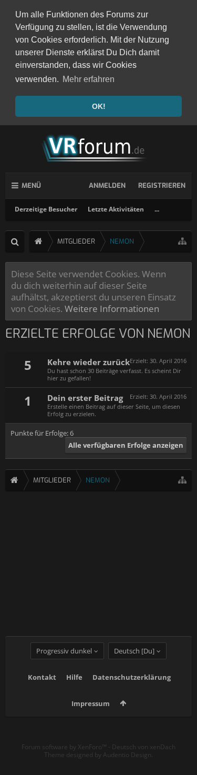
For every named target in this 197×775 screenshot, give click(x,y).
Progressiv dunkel (64, 651)
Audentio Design (127, 754)
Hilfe (74, 677)
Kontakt (42, 677)
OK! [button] (99, 106)
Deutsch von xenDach (143, 746)
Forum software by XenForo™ (65, 746)
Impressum (90, 703)
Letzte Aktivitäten (116, 209)
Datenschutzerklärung (131, 677)
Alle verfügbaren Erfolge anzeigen (125, 445)
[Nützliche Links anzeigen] (182, 241)
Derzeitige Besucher (46, 209)
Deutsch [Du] (134, 651)
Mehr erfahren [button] (89, 79)
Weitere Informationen (112, 308)
